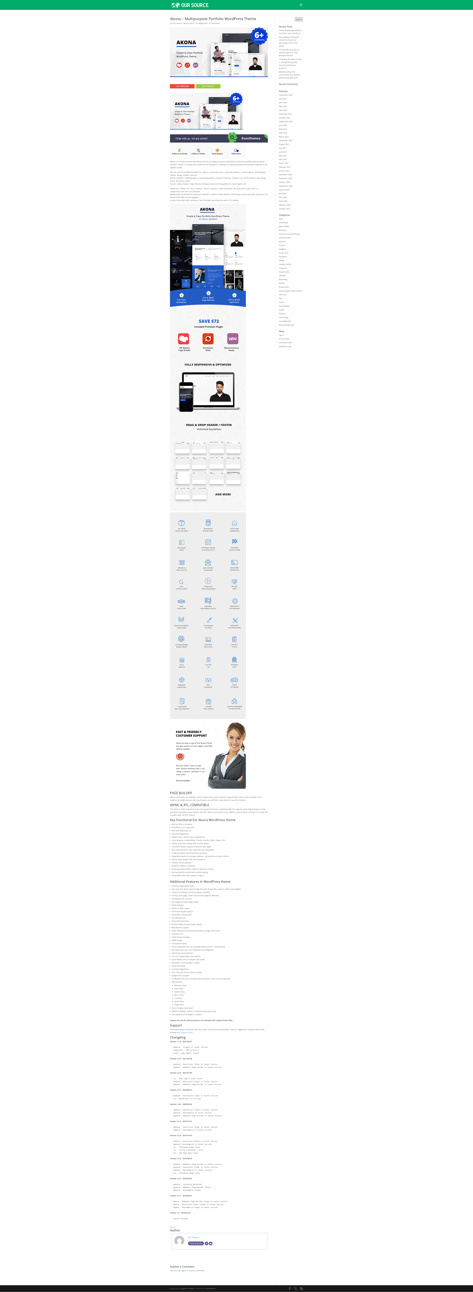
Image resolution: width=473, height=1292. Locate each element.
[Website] (206, 1243)
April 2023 (283, 110)
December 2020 (285, 174)
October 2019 (284, 209)
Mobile (282, 283)
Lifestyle (282, 275)
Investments (284, 272)
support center (186, 1032)
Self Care (282, 294)
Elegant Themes (187, 1288)
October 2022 (284, 118)
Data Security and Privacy (289, 234)
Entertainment (285, 238)
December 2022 (285, 114)
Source (173, 1227)
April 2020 (283, 201)
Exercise (282, 241)
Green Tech (283, 253)
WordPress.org (285, 346)
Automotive (283, 222)
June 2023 (283, 102)
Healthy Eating (285, 264)
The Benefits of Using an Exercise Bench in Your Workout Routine (289, 53)
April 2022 (283, 133)
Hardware (283, 256)
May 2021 (283, 156)
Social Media (284, 306)
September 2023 (286, 95)
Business (282, 230)
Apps (281, 219)
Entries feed (284, 339)
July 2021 (282, 148)
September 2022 (286, 121)
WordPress (210, 1288)
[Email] (210, 1243)
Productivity (284, 287)
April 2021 (283, 159)
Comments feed (285, 342)
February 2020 (285, 205)
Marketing (283, 279)
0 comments (215, 23)
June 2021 (283, 152)
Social (281, 302)
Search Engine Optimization (290, 291)
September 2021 (286, 140)
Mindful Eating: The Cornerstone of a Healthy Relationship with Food (289, 75)
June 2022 (283, 125)
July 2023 (282, 99)
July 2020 (282, 193)
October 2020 (284, 182)
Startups (282, 313)
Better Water (284, 226)
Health (281, 260)
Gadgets (282, 249)
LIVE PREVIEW (182, 86)
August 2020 (284, 190)
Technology (283, 317)
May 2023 (283, 106)
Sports (281, 310)
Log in (281, 335)
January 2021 (284, 171)
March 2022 (284, 137)
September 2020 (286, 186)
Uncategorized (202, 23)
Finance (282, 245)
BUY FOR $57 (208, 86)
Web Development (286, 325)
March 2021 (284, 163)
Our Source (177, 23)
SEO (280, 298)
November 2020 (285, 178)
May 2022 (283, 129)
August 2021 (284, 144)
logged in (184, 1270)
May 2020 (283, 197)
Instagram (283, 268)
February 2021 (285, 167)
